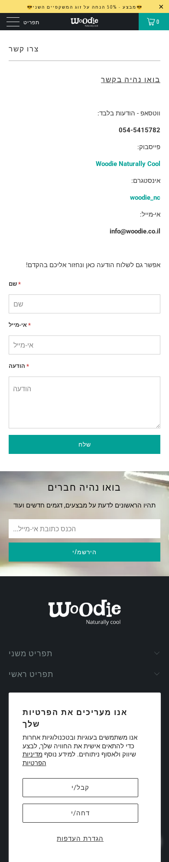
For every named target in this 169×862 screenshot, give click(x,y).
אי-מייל (20, 325)
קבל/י (80, 788)
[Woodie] (84, 21)
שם (15, 284)
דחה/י (80, 813)
